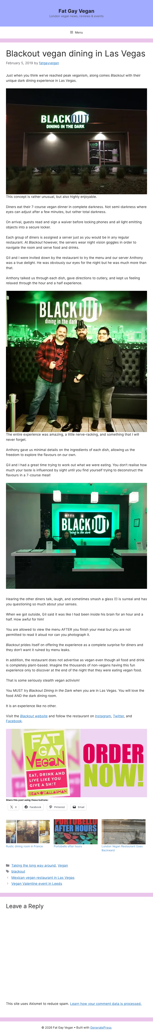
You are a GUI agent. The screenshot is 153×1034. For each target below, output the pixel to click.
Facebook (14, 721)
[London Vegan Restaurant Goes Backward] (123, 831)
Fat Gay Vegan (76, 11)
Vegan (63, 865)
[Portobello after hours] (76, 831)
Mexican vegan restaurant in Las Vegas (43, 878)
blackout (18, 871)
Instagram (103, 716)
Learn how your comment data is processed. (106, 1004)
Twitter (118, 716)
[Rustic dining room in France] (28, 831)
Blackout (27, 716)
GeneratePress (101, 1027)
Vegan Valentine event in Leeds (36, 884)
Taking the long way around (33, 865)
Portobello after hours (68, 846)
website (41, 716)
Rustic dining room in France (24, 846)
